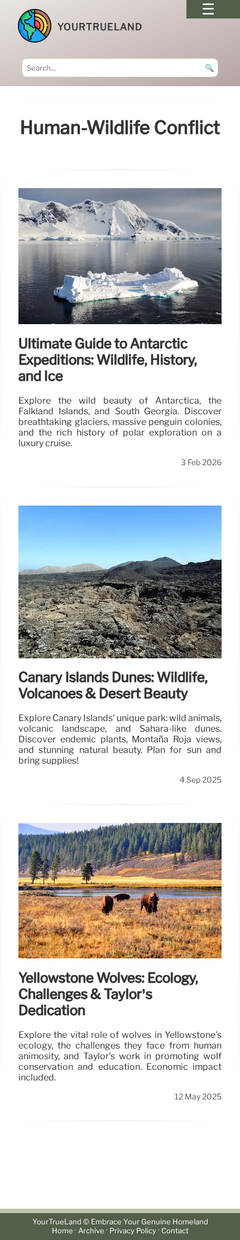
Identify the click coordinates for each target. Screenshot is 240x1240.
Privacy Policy (132, 1231)
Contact (175, 1231)
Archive (91, 1231)
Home (62, 1231)
